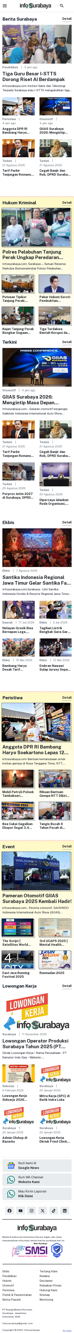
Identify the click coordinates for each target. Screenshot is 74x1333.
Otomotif (46, 119)
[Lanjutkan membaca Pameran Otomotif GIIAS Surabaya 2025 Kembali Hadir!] (37, 871)
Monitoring (46, 1299)
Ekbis (6, 570)
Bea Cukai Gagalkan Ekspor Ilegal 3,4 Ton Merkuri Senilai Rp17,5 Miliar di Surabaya (17, 826)
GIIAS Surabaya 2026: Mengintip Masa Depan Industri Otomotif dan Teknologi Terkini (55, 130)
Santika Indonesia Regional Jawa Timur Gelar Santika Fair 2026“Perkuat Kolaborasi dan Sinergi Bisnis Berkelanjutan (36, 580)
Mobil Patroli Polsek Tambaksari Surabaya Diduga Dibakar (18, 794)
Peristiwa (9, 119)
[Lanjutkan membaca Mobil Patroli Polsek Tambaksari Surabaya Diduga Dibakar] (18, 780)
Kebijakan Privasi (50, 1285)
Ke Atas (67, 1330)
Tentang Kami (48, 1271)
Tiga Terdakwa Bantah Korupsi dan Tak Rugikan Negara (54, 331)
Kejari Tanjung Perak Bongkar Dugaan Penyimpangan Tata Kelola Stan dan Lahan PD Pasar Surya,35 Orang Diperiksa (18, 331)
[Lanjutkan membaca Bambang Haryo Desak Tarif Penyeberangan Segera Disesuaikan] (18, 647)
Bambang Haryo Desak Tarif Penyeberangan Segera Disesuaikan (17, 667)
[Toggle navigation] (4, 5)
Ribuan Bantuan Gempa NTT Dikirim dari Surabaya (54, 794)
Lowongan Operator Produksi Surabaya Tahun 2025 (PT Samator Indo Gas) (35, 1043)
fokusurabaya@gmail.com (17, 1323)
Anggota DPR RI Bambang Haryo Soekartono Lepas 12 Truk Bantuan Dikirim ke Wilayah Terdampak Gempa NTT (16, 130)
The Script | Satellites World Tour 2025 (15, 943)
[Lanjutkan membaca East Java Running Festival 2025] (18, 960)
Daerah (7, 622)
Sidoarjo (8, 1086)
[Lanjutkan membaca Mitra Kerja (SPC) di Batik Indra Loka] (55, 1073)
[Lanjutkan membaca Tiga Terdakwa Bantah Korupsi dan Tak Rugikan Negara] (55, 316)
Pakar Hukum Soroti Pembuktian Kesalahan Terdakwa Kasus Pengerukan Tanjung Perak (55, 299)
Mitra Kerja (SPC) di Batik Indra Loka (54, 1098)
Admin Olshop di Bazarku (14, 1139)
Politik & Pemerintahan (17, 1294)
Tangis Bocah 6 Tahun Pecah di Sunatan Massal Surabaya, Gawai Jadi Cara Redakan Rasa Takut (55, 826)
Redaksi (44, 1276)
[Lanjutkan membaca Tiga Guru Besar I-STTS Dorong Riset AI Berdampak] (37, 44)
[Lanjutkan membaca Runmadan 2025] (55, 960)
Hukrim (6, 1280)
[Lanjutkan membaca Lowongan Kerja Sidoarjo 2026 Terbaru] (18, 1073)
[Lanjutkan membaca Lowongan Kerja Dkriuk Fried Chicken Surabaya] (55, 1115)
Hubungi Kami (48, 1290)
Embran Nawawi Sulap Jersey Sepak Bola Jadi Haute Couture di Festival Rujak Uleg (54, 667)
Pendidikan (10, 67)
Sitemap (44, 1294)
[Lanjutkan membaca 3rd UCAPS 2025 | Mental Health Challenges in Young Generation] (55, 928)
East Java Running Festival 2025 (16, 975)
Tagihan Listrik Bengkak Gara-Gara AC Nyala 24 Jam (54, 630)
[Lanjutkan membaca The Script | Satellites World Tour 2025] (18, 928)
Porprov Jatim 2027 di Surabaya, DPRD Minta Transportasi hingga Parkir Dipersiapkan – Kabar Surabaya (18, 495)
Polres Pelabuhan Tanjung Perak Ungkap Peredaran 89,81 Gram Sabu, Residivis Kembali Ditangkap (33, 254)
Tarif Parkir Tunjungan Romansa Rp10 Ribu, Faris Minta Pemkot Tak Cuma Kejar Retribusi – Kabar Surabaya (18, 172)
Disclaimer (46, 1280)
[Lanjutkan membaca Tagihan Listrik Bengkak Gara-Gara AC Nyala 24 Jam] (55, 610)
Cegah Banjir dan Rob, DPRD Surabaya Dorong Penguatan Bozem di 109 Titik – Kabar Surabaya (55, 172)
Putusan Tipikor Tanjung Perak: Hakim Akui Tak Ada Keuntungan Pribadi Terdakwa (17, 299)
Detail (67, 19)
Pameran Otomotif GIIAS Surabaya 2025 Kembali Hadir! (37, 898)
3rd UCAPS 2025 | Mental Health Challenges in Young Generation (54, 943)
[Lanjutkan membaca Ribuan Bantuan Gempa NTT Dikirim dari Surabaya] (55, 780)
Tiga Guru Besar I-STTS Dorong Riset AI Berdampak (33, 76)
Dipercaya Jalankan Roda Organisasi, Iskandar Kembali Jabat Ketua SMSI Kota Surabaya (53, 502)
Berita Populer (11, 1299)
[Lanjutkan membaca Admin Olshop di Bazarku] (18, 1115)
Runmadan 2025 (51, 973)
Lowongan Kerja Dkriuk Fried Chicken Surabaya (55, 1139)
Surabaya (9, 1034)
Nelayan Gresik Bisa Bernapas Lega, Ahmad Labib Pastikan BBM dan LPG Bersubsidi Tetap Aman (17, 630)
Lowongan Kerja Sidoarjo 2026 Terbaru (14, 1097)
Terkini (7, 161)
